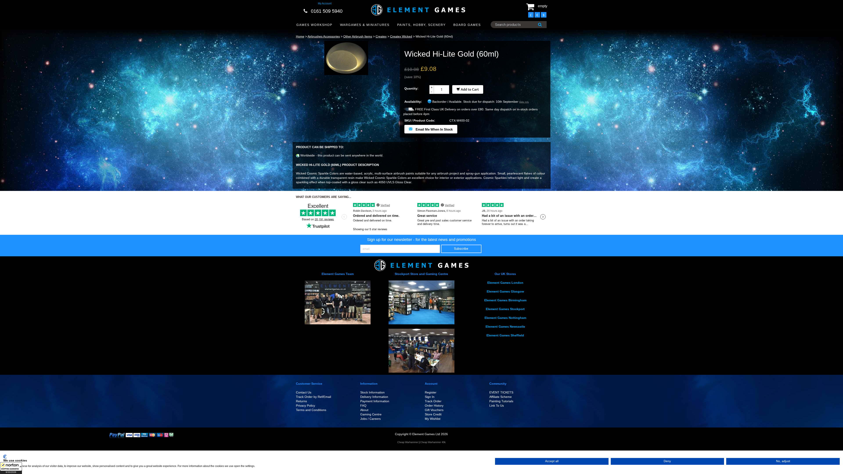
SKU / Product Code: (419, 120)
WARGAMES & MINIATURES (364, 25)
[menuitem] (314, 25)
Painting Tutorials (501, 401)
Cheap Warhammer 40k (433, 442)
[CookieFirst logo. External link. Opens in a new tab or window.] (5, 457)
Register (430, 392)
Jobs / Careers (370, 418)
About (364, 410)
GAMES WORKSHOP (314, 25)
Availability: (413, 101)
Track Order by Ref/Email (313, 397)
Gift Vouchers (434, 410)
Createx (381, 36)
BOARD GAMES (467, 25)
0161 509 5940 (326, 11)
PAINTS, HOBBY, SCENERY (421, 25)
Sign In (429, 397)
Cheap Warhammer (407, 442)
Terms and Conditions (311, 410)
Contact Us (303, 392)
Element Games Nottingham (505, 318)
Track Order (433, 401)
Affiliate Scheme (500, 397)
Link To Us (496, 405)
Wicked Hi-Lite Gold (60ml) (434, 36)
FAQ (363, 405)
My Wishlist (432, 418)
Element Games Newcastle (505, 326)
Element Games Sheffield (505, 335)
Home (300, 36)
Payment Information (374, 401)
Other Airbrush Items (357, 36)
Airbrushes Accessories (324, 36)
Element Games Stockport (505, 309)
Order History (434, 405)
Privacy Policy (305, 405)
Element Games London (505, 282)
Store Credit (433, 414)
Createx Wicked (401, 36)
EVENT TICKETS (501, 392)
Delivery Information (374, 397)
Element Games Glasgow (505, 291)
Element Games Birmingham (505, 300)
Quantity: (411, 88)
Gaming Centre (371, 414)
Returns (301, 401)
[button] (11, 468)
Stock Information (372, 392)
